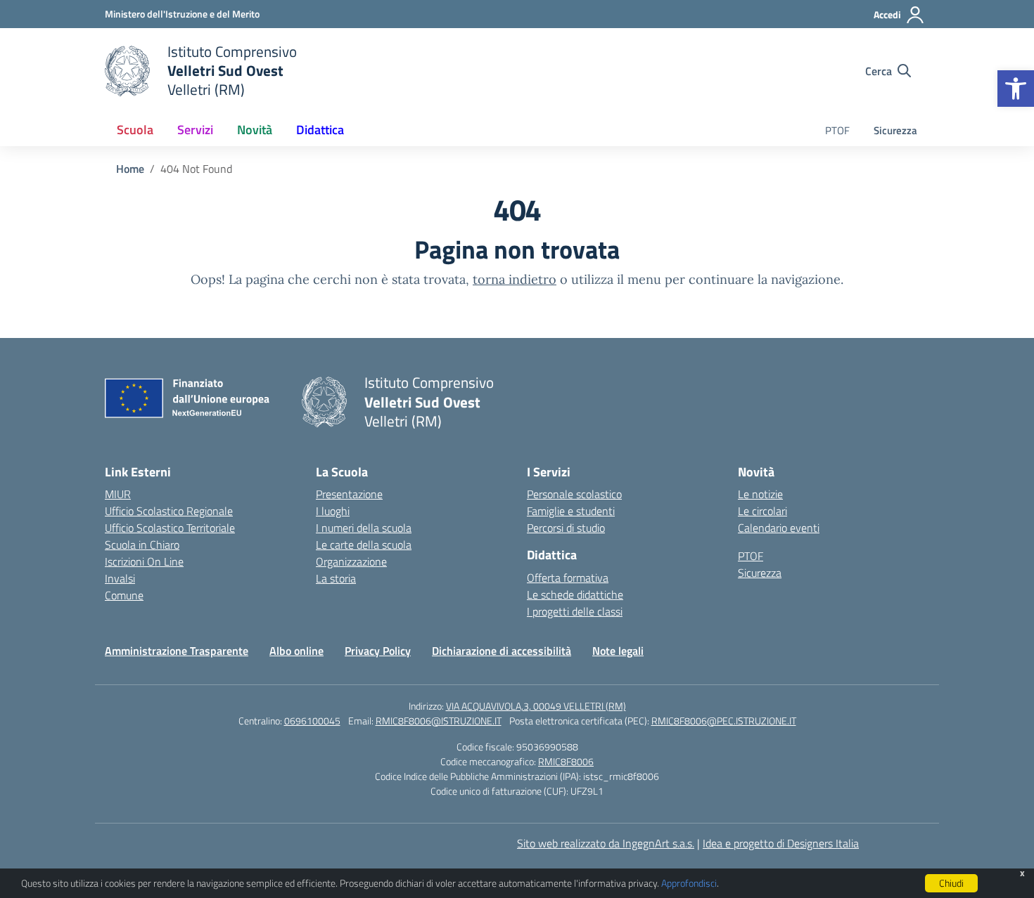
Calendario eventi (778, 527)
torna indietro (514, 279)
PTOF (837, 130)
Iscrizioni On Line (144, 561)
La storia (336, 578)
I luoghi (333, 510)
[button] (1015, 88)
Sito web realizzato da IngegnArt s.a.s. (605, 843)
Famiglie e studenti (571, 510)
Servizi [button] (195, 129)
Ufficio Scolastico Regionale (169, 510)
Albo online (296, 650)
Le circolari (762, 510)
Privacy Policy (378, 650)
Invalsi (120, 578)
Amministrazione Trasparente (176, 650)
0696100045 (312, 720)
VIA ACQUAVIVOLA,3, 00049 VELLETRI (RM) (536, 705)
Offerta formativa (567, 577)
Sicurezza (895, 130)
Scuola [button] (135, 129)
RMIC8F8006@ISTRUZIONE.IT (439, 720)
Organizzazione (351, 561)
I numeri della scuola (363, 527)
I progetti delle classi (575, 611)
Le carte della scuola (363, 544)
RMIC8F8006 (566, 761)
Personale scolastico (574, 494)
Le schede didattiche (575, 594)
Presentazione (349, 494)
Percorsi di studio (566, 527)
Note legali (618, 650)
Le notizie (760, 494)
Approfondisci (689, 883)
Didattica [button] (320, 129)
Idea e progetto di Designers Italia (781, 843)
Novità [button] (254, 129)
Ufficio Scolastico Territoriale (170, 527)
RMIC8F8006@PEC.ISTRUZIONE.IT (723, 720)
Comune (124, 595)
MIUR (118, 494)
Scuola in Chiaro (142, 544)
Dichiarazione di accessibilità (501, 650)
